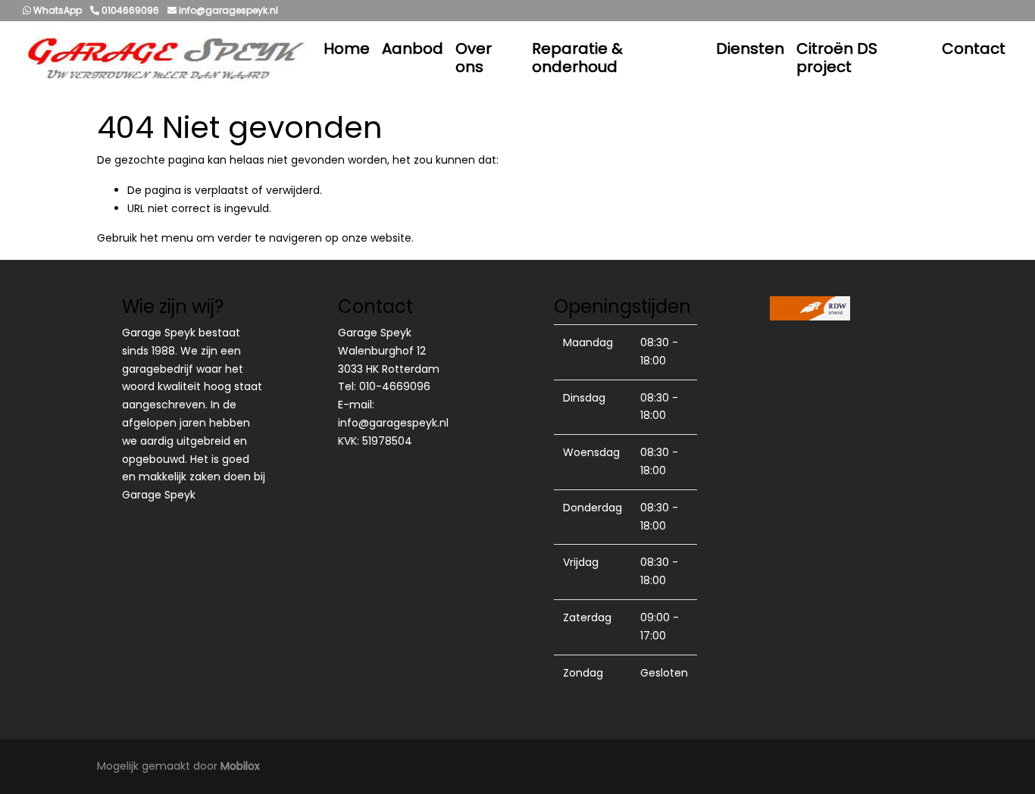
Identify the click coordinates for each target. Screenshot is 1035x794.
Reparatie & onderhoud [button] (577, 57)
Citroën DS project (836, 57)
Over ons (473, 57)
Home (347, 48)
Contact (973, 48)
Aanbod (412, 48)
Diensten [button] (750, 48)
